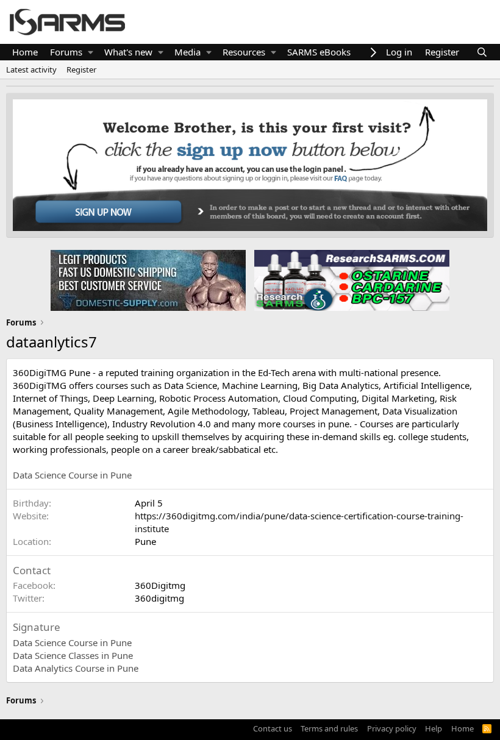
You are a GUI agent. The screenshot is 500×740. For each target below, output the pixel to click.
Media (187, 52)
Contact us (272, 728)
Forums (66, 52)
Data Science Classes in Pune (73, 655)
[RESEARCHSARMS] (350, 280)
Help (433, 728)
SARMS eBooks (319, 52)
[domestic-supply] (148, 280)
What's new (128, 52)
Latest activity (31, 69)
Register (81, 69)
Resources (244, 52)
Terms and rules (329, 728)
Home (25, 52)
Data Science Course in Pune (72, 475)
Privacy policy (391, 728)
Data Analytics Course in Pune (75, 668)
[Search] (482, 52)
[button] (90, 52)
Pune (145, 541)
